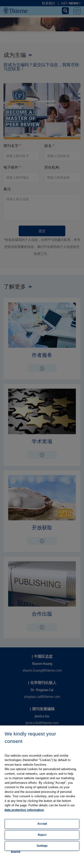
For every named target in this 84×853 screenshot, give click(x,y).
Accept (42, 823)
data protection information (24, 810)
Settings (42, 845)
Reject (42, 835)
